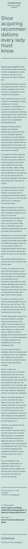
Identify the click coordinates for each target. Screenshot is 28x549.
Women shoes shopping (10, 67)
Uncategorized (15, 495)
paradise (5, 492)
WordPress (18, 542)
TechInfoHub (14, 3)
